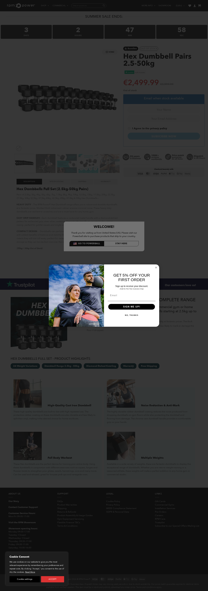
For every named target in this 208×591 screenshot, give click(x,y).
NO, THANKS (131, 315)
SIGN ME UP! (131, 306)
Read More (30, 572)
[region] (37, 568)
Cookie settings (24, 579)
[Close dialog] (156, 267)
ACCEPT (53, 579)
